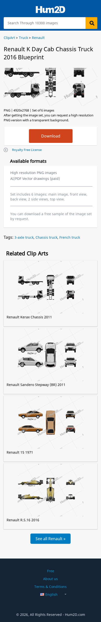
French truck (69, 237)
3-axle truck (24, 237)
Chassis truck (46, 237)
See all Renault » (50, 538)
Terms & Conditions (50, 586)
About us (50, 578)
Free (50, 571)
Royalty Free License (27, 150)
